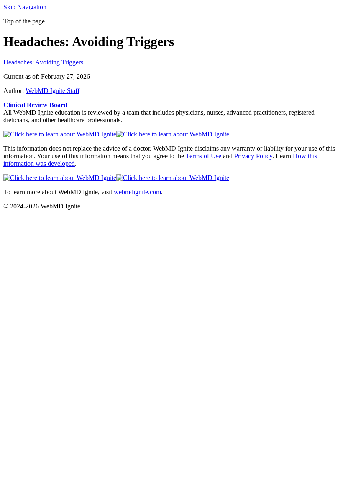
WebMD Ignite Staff (52, 90)
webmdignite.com (137, 192)
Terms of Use (203, 156)
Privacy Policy (253, 156)
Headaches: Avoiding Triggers (43, 62)
